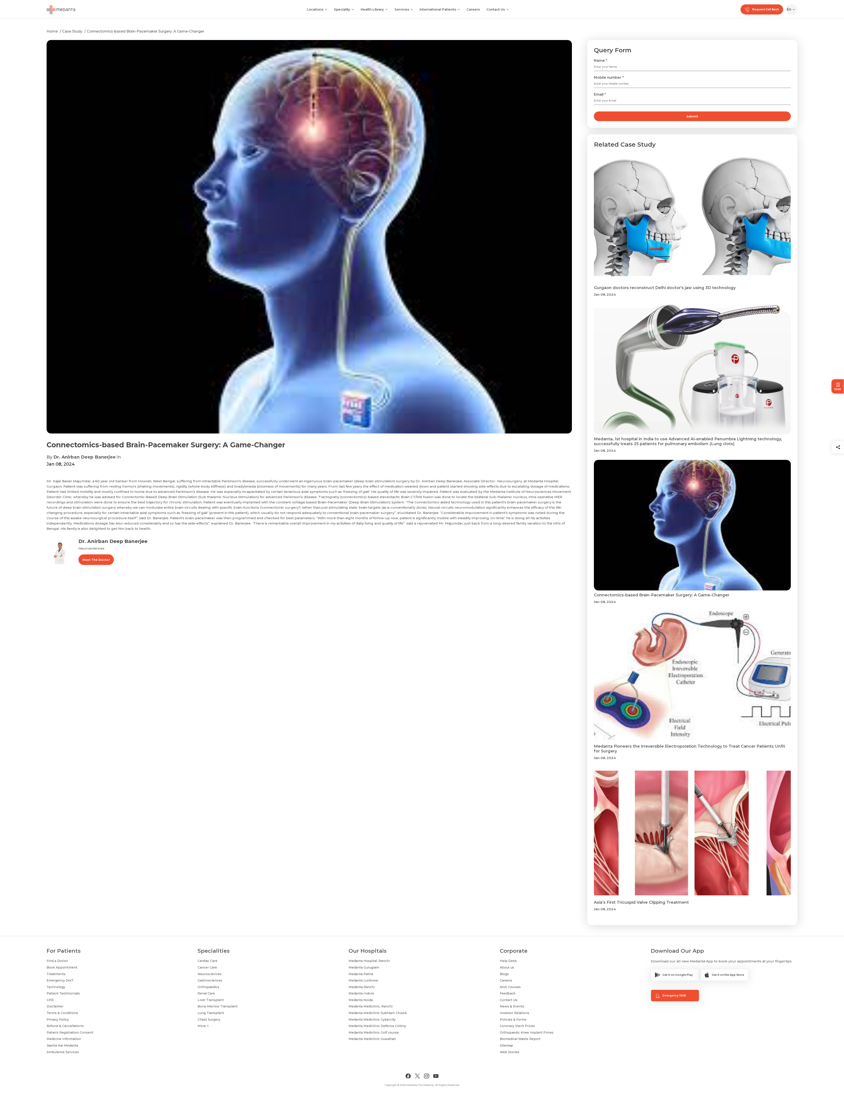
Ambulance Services (63, 1052)
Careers (473, 9)
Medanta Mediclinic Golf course (374, 1032)
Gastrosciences (210, 980)
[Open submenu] (352, 9)
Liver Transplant (211, 1000)
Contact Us (495, 9)
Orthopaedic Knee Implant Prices (526, 1032)
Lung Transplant (211, 1013)
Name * (600, 60)
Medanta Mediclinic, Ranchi (371, 1006)
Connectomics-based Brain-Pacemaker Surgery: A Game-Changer (145, 31)
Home (52, 31)
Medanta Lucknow (363, 980)
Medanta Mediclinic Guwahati (372, 1039)
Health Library (372, 9)
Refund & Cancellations (65, 1026)
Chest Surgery (209, 1020)
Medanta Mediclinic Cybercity (372, 1020)
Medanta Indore (361, 993)
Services (402, 9)
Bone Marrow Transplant (218, 1006)
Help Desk (508, 961)
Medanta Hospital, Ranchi (369, 961)
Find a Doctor (57, 961)
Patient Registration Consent (70, 1032)
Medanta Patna (361, 974)
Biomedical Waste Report (520, 1039)
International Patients (438, 9)
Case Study (72, 31)
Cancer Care (207, 967)
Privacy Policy (58, 1020)
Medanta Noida (361, 1000)
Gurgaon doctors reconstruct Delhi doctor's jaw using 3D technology (665, 287)
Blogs (504, 974)
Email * (600, 94)
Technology (56, 987)
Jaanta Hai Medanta (62, 1045)
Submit (692, 116)
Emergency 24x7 (60, 980)
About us (507, 967)
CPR (50, 1000)
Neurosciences (210, 974)
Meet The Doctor (96, 559)
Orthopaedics (208, 987)
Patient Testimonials (63, 993)
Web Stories (509, 1052)
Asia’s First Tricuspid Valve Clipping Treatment (641, 902)
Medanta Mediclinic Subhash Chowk (378, 1013)
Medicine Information (64, 1039)
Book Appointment (62, 967)
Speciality (342, 9)
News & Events (512, 1006)
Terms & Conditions (62, 1013)
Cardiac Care (207, 961)
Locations (315, 9)
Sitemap (506, 1045)
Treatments (56, 974)
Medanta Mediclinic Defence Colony (377, 1026)
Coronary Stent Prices (517, 1026)
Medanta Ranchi (362, 987)
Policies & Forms (513, 1020)
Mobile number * (609, 77)
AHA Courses (510, 987)
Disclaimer (55, 1006)
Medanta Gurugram (364, 967)
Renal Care (206, 993)
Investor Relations (514, 1013)
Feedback (507, 993)
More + (203, 1026)
